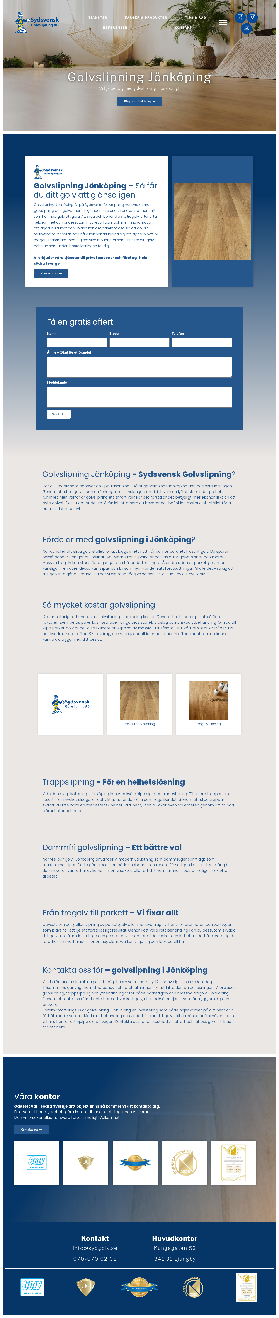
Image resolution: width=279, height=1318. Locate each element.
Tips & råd (195, 17)
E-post (114, 333)
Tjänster (97, 17)
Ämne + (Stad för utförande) (69, 352)
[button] (223, 23)
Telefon (178, 333)
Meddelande (57, 382)
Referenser (115, 27)
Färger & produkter (146, 17)
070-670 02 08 (95, 1259)
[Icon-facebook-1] (240, 17)
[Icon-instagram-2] (252, 17)
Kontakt (183, 27)
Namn (51, 333)
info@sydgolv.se (95, 1248)
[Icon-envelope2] (246, 28)
